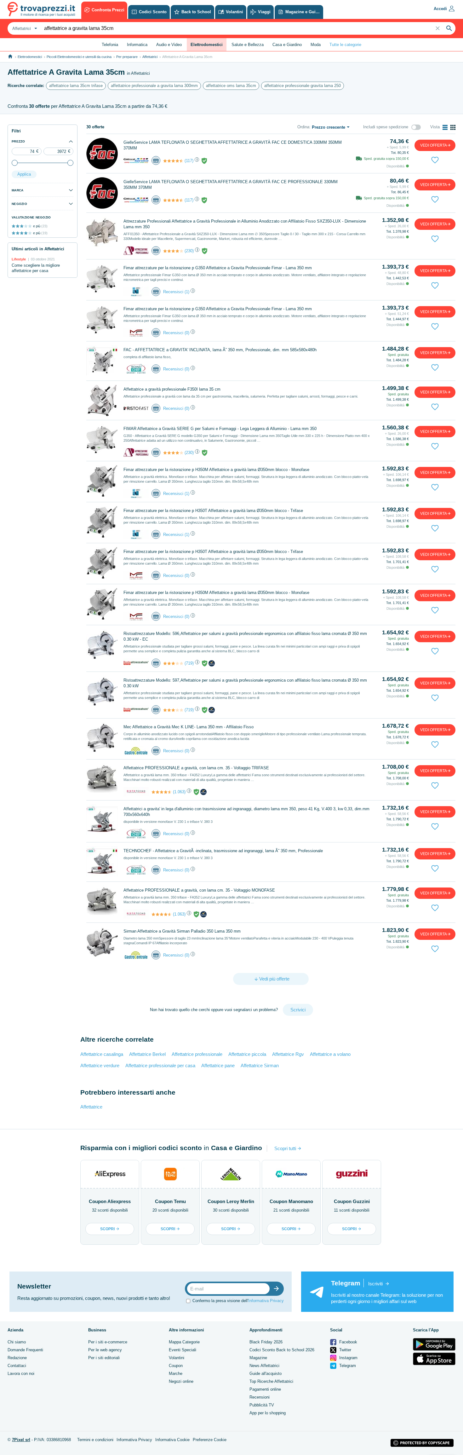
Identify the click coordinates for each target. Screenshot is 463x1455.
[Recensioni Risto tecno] (161, 792)
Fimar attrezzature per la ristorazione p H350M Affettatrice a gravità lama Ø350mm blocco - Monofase (216, 469)
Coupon (176, 1365)
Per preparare (127, 57)
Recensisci (173, 291)
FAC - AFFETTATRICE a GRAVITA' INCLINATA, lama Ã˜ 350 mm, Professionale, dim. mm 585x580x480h (220, 349)
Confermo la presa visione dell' (238, 1300)
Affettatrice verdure (99, 1065)
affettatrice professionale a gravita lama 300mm (154, 85)
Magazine (258, 1357)
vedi (433, 145)
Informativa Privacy (266, 1300)
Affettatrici (149, 57)
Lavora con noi (21, 1373)
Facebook (347, 1342)
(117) (189, 160)
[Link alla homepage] (10, 56)
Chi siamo (17, 1342)
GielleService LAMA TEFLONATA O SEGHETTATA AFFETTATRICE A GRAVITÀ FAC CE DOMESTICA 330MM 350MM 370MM (232, 145)
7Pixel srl (21, 1439)
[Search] (449, 28)
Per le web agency (105, 1349)
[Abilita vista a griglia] (452, 127)
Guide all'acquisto (265, 1373)
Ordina (303, 127)
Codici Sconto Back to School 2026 (281, 1349)
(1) (187, 291)
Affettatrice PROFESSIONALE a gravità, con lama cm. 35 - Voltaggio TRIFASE (196, 767)
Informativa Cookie (172, 1439)
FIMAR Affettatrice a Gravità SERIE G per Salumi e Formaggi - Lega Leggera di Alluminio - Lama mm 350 (220, 428)
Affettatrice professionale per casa (160, 1065)
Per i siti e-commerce (107, 1342)
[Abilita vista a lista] (445, 127)
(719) (189, 663)
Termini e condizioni (95, 1439)
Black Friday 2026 (266, 1342)
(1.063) (179, 791)
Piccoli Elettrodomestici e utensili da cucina (79, 57)
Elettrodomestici (30, 57)
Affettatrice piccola (247, 1054)
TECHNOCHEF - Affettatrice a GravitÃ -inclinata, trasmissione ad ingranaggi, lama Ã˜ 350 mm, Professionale (223, 850)
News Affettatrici (264, 1365)
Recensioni (259, 1397)
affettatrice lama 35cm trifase (76, 85)
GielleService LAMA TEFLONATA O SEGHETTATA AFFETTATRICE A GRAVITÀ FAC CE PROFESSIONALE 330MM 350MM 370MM (230, 184)
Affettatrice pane (218, 1065)
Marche (175, 1373)
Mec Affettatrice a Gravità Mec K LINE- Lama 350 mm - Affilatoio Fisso (188, 727)
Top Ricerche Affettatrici (271, 1381)
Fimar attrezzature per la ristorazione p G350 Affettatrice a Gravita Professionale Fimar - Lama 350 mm (217, 267)
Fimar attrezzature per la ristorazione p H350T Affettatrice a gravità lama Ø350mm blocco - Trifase (213, 510)
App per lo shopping (267, 1413)
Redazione (17, 1357)
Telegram (347, 1365)
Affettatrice (91, 1106)
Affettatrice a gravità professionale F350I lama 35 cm (171, 389)
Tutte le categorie (345, 44)
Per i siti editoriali (104, 1357)
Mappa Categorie (184, 1342)
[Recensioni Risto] (173, 663)
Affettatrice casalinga (101, 1054)
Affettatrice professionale (197, 1054)
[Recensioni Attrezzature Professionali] (173, 251)
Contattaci (17, 1365)
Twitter (344, 1349)
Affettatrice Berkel (147, 1054)
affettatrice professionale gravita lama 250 (302, 85)
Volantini (176, 1357)
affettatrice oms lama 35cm (231, 85)
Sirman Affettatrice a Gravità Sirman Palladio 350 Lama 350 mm (182, 931)
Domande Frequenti (25, 1349)
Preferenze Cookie (209, 1439)
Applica (24, 174)
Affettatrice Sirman (260, 1065)
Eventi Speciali (182, 1349)
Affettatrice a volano (330, 1054)
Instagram (347, 1357)
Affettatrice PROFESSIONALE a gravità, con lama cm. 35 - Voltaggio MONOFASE (199, 890)
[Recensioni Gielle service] (173, 161)
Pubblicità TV (261, 1405)
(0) (187, 332)
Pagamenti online (265, 1389)
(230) (189, 250)
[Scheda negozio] (136, 160)
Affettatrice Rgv (288, 1054)
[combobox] (24, 28)
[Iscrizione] (278, 1289)
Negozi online (181, 1381)
